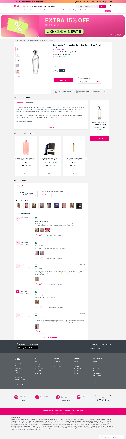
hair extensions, (86, 421)
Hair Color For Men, (20, 429)
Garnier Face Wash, (53, 426)
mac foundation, (79, 423)
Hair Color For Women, (66, 426)
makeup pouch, (101, 423)
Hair (94, 366)
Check (98, 81)
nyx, (53, 424)
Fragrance (22, 40)
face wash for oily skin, (21, 421)
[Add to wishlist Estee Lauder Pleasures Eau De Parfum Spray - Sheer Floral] (48, 45)
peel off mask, (80, 424)
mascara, (67, 421)
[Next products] (86, 158)
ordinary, (31, 421)
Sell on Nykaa (38, 373)
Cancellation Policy (69, 410)
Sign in (102, 6)
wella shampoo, (18, 424)
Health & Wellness (97, 375)
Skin (94, 364)
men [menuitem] (70, 10)
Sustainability (18, 377)
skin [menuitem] (22, 10)
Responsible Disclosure (21, 379)
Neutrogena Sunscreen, (104, 428)
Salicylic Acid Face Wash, (65, 428)
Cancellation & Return (40, 368)
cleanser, (52, 421)
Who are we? (18, 363)
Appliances (96, 370)
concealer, (32, 419)
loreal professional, (75, 421)
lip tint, (104, 421)
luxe (35, 6)
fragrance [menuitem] (76, 10)
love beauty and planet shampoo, (96, 419)
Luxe (94, 382)
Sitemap (76, 373)
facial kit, (68, 419)
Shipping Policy (59, 410)
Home (16, 40)
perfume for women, (59, 419)
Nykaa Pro (76, 370)
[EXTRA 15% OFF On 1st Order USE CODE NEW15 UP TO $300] (63, 25)
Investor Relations (19, 382)
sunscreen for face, (35, 423)
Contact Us (37, 361)
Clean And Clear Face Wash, (89, 428)
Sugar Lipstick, (33, 428)
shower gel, (25, 423)
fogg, (99, 421)
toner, (36, 421)
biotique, (44, 419)
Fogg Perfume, (77, 428)
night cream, (41, 424)
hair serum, (25, 419)
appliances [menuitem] (31, 10)
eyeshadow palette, (43, 421)
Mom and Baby (97, 373)
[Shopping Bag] (111, 6)
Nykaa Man (76, 366)
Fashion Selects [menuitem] (84, 10)
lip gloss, (50, 419)
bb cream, (74, 419)
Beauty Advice (52, 6)
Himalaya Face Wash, (42, 426)
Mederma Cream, (19, 426)
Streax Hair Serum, (101, 426)
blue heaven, (72, 424)
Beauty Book (57, 361)
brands (31, 6)
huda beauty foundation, (30, 424)
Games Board (57, 364)
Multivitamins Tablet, (30, 426)
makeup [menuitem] (17, 10)
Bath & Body (96, 368)
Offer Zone (76, 361)
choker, (86, 423)
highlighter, (19, 419)
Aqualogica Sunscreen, (51, 428)
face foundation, (56, 423)
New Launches (77, 364)
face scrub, (96, 424)
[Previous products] (15, 158)
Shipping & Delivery (39, 370)
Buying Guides (57, 366)
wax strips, (18, 423)
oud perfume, (93, 423)
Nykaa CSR (18, 375)
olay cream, (94, 421)
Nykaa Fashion (42, 6)
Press (16, 370)
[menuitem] (107, 11)
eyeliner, (109, 419)
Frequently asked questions (42, 364)
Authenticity (18, 368)
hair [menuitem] (25, 10)
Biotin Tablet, (41, 428)
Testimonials (18, 372)
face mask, (39, 419)
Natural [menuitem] (46, 10)
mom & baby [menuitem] (52, 10)
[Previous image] (16, 76)
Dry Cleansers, (30, 429)
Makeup (95, 361)
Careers (17, 365)
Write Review (45, 195)
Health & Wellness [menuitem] (63, 10)
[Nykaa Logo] (17, 6)
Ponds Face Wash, (90, 426)
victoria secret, (81, 419)
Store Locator (38, 366)
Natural (95, 380)
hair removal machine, (68, 423)
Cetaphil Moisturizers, (79, 426)
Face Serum (38, 429)
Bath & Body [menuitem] (39, 10)
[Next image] (19, 76)
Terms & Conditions (48, 410)
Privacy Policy (79, 410)
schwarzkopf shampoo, (61, 424)
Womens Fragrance (32, 40)
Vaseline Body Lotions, (21, 428)
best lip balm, (89, 424)
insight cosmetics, (46, 423)
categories (25, 6)
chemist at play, (59, 421)
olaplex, (109, 423)
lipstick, (13, 419)
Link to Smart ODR (19, 384)
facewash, (48, 424)
